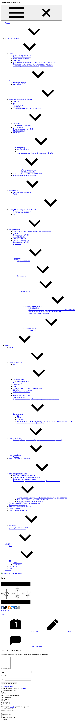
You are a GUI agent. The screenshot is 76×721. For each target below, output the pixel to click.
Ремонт (7, 345)
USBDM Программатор (21, 240)
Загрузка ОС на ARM (28, 172)
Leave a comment (36, 647)
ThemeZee (23, 688)
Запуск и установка (23, 261)
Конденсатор (17, 107)
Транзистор (16, 124)
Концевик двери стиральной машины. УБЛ (27, 477)
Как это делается (22, 276)
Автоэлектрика (26, 291)
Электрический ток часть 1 (22, 55)
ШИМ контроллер (19, 131)
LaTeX (12, 707)
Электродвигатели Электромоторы (24, 175)
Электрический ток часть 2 (22, 57)
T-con (14, 393)
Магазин (8, 570)
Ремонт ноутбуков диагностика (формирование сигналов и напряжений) (37, 440)
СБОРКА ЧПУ (18, 564)
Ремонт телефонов (15, 455)
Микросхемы (13, 190)
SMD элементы (18, 127)
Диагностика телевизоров (21, 395)
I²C (18, 416)
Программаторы (14, 229)
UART (19, 417)
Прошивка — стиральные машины (24, 479)
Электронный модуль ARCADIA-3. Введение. (32, 499)
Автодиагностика (31, 328)
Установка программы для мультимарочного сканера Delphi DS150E (51, 310)
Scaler (15, 386)
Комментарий (5, 669)
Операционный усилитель (22, 192)
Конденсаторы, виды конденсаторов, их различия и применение (34, 62)
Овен (10, 546)
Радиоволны (17, 244)
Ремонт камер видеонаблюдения (20, 506)
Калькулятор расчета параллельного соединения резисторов (33, 66)
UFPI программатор (19, 238)
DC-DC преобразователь (21, 213)
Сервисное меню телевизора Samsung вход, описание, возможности (36, 399)
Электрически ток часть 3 (21, 58)
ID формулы (5, 703)
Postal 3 (15, 233)
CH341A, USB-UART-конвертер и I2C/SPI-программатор (32, 231)
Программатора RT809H (21, 235)
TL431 (15, 194)
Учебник (12, 53)
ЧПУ (10, 561)
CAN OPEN (32, 330)
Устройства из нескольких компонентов (22, 209)
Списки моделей (18, 379)
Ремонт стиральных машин (18, 474)
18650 (11, 347)
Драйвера (16, 457)
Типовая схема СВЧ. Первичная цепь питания (24, 503)
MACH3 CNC (17, 563)
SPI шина (20, 419)
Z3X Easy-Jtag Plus (19, 237)
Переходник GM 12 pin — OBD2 (39, 313)
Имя (3, 672)
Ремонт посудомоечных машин (19, 458)
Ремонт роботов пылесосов (18, 510)
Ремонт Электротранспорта (18, 505)
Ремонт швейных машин (21, 527)
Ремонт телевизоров (15, 362)
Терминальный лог (19, 397)
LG (14, 364)
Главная (7, 23)
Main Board (16, 385)
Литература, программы (21, 83)
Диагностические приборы (34, 306)
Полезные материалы (16, 81)
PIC (18, 151)
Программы (17, 84)
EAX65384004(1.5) (23, 381)
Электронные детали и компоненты (21, 99)
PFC (14, 214)
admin (70, 631)
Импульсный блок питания (22, 211)
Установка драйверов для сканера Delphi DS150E (45, 311)
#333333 (3, 701)
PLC (10, 568)
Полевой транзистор (23, 125)
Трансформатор (18, 105)
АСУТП (7, 544)
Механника (12, 525)
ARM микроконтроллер (29, 170)
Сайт (2, 679)
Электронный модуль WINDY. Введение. (31, 501)
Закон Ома (16, 60)
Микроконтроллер (23, 149)
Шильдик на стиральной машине (24, 475)
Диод (14, 103)
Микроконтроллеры (19, 148)
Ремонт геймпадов (15, 508)
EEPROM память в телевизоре (23, 390)
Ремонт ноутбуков (15, 438)
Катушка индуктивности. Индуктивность (27, 108)
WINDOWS (17, 259)
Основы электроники (12, 38)
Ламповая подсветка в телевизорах (24, 383)
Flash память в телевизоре (21, 392)
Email (3, 676)
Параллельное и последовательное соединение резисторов (32, 64)
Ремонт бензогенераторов (17, 529)
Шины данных (18, 414)
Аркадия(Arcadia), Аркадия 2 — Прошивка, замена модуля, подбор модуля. (42, 498)
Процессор (16, 132)
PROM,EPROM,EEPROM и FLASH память (27, 173)
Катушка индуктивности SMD (23, 129)
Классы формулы (6, 705)
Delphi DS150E (33, 308)
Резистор (16, 101)
